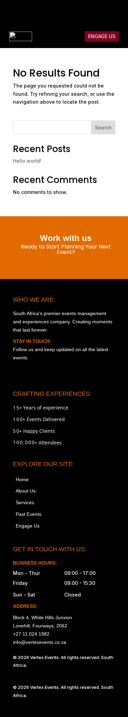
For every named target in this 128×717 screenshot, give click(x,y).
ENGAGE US (101, 36)
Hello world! (27, 161)
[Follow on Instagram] (58, 12)
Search (103, 127)
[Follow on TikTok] (87, 12)
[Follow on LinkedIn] (116, 12)
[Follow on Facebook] (73, 12)
